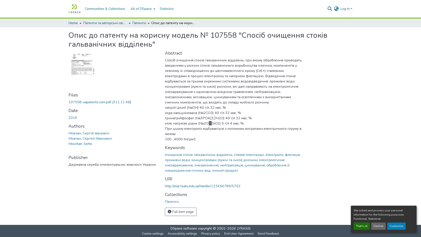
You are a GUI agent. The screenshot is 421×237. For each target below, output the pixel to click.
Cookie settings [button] (153, 234)
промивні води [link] (177, 160)
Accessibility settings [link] (182, 234)
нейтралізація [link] (231, 165)
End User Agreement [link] (238, 234)
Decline (378, 226)
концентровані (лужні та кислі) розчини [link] (224, 160)
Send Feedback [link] (268, 234)
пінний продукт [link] (225, 170)
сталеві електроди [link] (249, 154)
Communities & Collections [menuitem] (105, 8)
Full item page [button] (182, 211)
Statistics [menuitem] (167, 8)
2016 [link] (72, 117)
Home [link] (73, 23)
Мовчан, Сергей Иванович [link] (90, 138)
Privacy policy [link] (210, 234)
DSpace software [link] (183, 228)
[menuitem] (142, 9)
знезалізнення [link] (206, 165)
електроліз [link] (274, 154)
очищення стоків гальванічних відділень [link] (198, 154)
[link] (114, 102)
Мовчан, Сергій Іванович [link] (88, 133)
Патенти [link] (139, 23)
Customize (396, 226)
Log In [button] (345, 8)
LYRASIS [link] (244, 228)
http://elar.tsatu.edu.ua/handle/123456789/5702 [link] (203, 186)
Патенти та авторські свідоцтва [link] (105, 23)
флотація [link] (292, 154)
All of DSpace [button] (141, 8)
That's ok (361, 226)
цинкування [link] (254, 165)
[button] (74, 8)
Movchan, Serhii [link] (80, 143)
